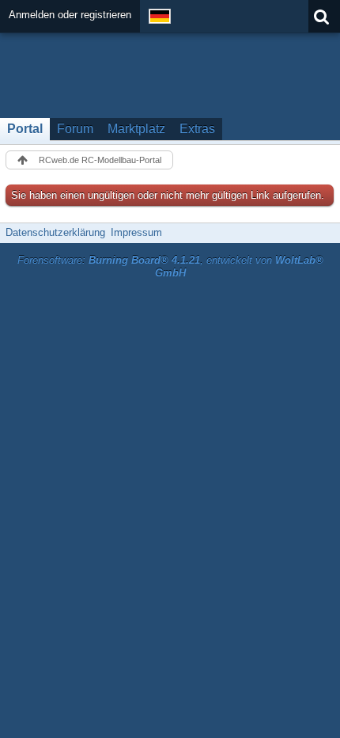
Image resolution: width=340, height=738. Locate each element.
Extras (197, 128)
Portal (25, 128)
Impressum (136, 232)
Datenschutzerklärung (55, 232)
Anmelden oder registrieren (70, 15)
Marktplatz (136, 128)
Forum (75, 128)
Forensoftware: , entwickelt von (170, 267)
